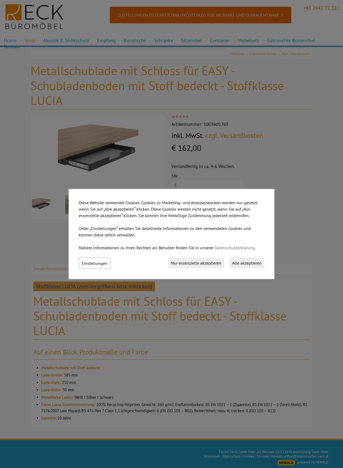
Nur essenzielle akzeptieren (196, 263)
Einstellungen (94, 263)
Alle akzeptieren (247, 263)
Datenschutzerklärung (235, 247)
